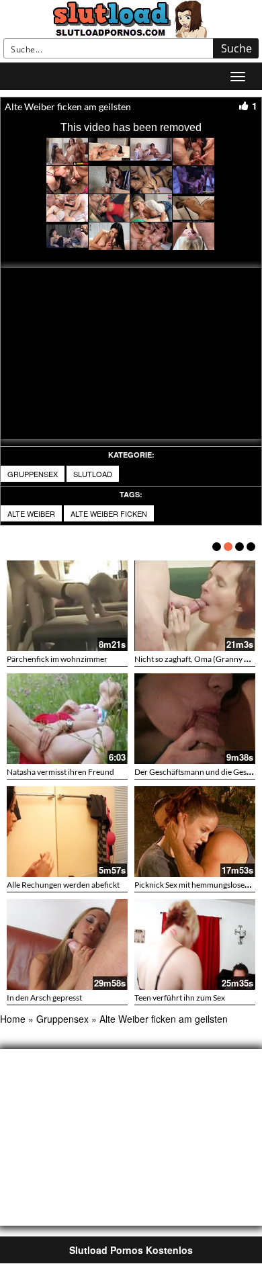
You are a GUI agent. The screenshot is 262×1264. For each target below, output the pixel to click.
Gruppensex (32, 473)
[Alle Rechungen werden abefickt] (67, 831)
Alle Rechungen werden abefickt (63, 885)
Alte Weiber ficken (109, 513)
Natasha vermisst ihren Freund (60, 772)
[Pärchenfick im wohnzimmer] (67, 605)
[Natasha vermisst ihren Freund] (67, 718)
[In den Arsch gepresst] (67, 944)
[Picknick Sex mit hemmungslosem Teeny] (194, 831)
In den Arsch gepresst (44, 998)
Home (13, 1018)
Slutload (92, 473)
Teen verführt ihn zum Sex (179, 998)
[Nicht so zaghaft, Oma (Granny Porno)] (194, 605)
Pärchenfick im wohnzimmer (57, 659)
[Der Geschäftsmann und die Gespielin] (194, 718)
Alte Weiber (31, 513)
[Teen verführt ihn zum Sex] (194, 944)
